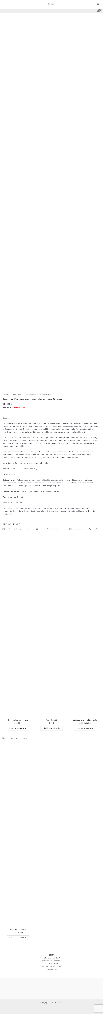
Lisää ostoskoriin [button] (18, 728)
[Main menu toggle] (98, 4)
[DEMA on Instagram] (51, 987)
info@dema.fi (51, 969)
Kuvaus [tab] (6, 418)
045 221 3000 (55, 966)
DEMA (13, 394)
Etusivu (6, 394)
